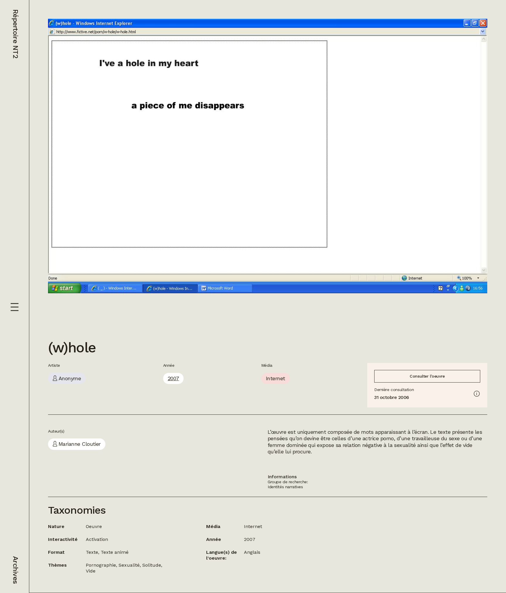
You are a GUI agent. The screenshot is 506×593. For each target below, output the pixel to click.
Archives (15, 570)
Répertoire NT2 (15, 33)
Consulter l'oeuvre (427, 376)
